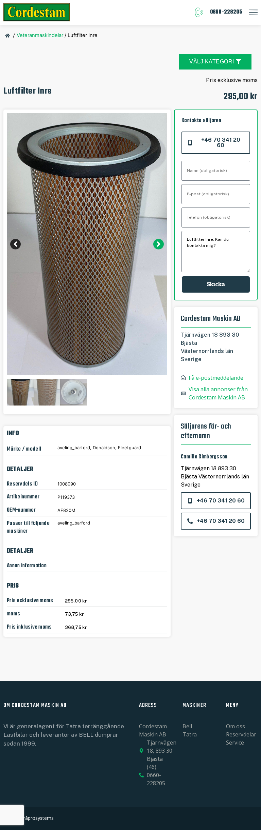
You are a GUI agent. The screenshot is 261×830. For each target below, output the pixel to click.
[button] (15, 244)
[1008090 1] (87, 244)
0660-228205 (226, 12)
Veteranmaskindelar (40, 35)
